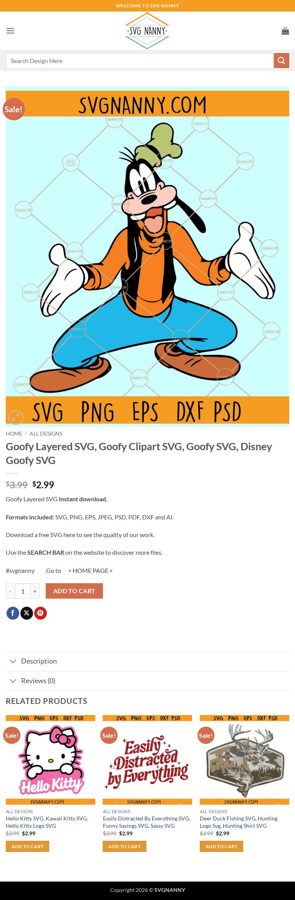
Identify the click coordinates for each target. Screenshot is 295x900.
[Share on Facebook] (13, 613)
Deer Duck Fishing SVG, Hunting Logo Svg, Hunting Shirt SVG (238, 822)
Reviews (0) (38, 681)
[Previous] (6, 797)
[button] (10, 30)
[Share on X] (26, 613)
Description (39, 661)
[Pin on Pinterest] (40, 613)
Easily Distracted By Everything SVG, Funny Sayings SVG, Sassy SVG (146, 822)
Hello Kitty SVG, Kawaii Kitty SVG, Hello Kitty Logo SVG (47, 822)
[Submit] (281, 60)
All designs (46, 434)
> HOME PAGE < (90, 570)
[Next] (289, 797)
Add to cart (74, 590)
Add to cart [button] (28, 846)
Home (14, 434)
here (69, 534)
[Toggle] (13, 662)
